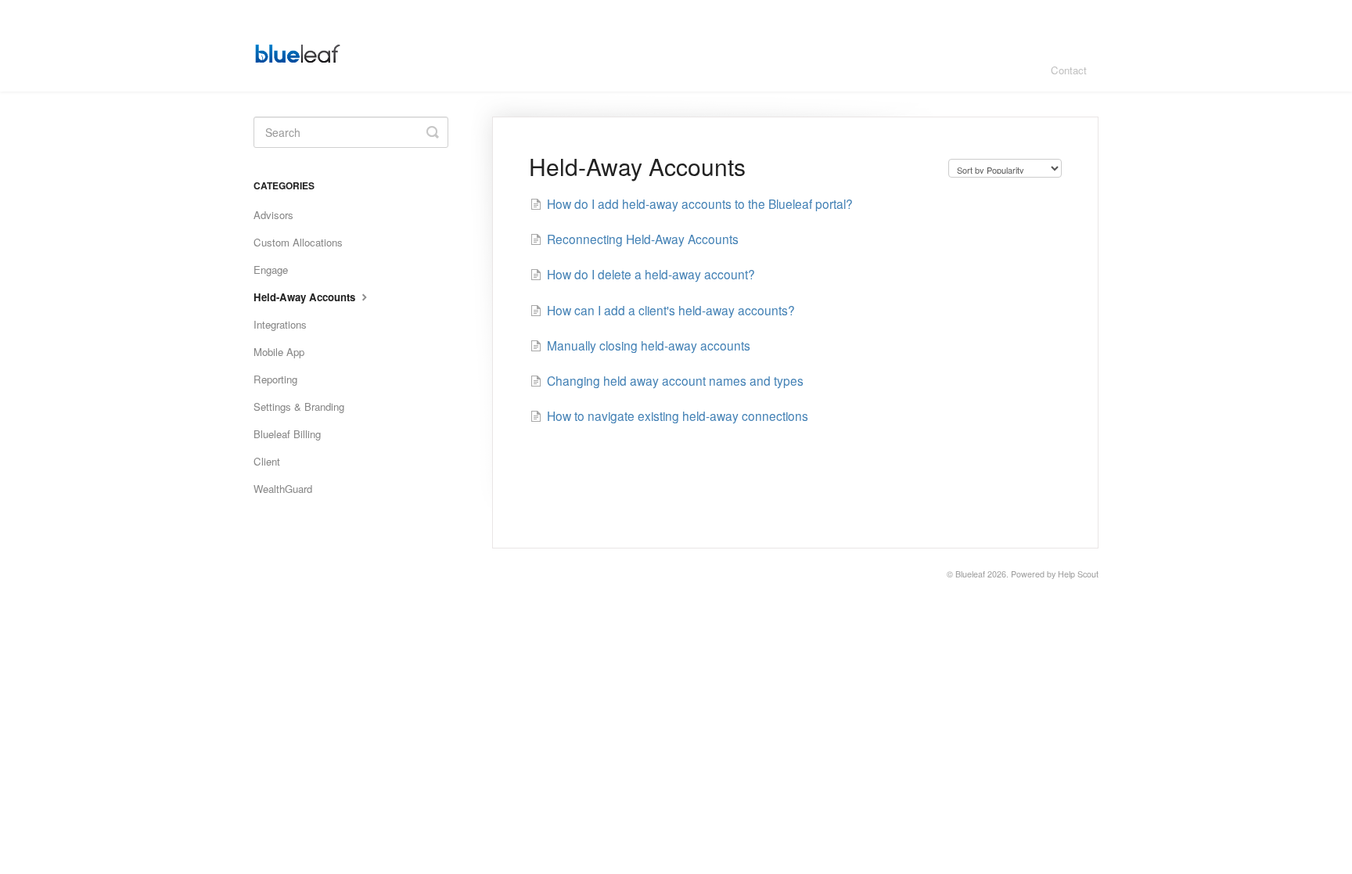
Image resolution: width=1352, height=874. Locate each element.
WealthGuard (283, 488)
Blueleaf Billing (287, 433)
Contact (1069, 70)
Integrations (280, 324)
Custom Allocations (298, 242)
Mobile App (279, 351)
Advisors (273, 214)
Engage (271, 269)
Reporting (275, 379)
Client (267, 461)
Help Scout (1078, 574)
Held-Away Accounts (306, 297)
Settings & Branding (299, 406)
